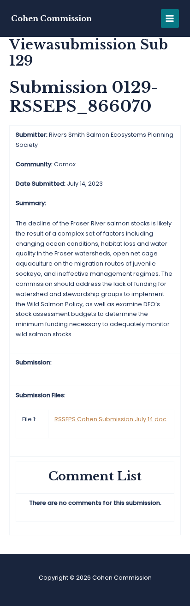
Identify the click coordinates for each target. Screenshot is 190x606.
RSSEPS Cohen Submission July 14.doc (110, 419)
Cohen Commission (51, 18)
